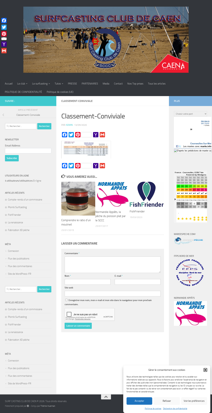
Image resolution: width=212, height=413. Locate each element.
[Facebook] (4, 20)
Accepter (139, 401)
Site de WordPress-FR (19, 273)
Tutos (58, 83)
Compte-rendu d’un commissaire (25, 199)
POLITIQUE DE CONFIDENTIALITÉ (23, 91)
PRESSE (72, 83)
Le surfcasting (40, 83)
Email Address (12, 145)
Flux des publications (18, 258)
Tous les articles (156, 83)
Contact (118, 83)
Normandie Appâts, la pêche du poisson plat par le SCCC (110, 216)
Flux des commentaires (20, 266)
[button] (205, 370)
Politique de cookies (153, 408)
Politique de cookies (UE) (60, 91)
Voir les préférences (194, 401)
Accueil (9, 83)
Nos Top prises (135, 83)
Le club (21, 83)
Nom (68, 276)
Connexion (13, 250)
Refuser (167, 401)
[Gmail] (4, 50)
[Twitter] (4, 27)
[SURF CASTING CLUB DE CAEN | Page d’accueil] (106, 40)
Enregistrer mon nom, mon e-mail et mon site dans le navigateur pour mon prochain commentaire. (108, 302)
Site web (69, 287)
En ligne (23, 180)
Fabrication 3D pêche (18, 230)
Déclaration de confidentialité (175, 408)
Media (106, 83)
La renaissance (15, 222)
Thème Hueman (47, 406)
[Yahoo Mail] (4, 44)
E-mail (119, 276)
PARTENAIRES (90, 83)
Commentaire (72, 253)
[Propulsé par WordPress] (28, 406)
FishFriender (137, 211)
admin (69, 125)
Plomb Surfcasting (17, 207)
